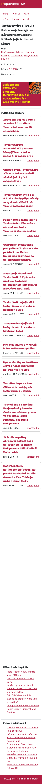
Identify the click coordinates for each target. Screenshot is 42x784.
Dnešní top (16, 13)
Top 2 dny (5, 18)
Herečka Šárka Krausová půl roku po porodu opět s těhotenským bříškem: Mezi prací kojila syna (22, 758)
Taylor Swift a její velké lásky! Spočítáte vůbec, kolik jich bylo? (19, 306)
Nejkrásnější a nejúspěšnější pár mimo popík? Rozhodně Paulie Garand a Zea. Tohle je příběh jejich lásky (19, 473)
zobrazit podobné (33, 135)
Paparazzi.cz (13, 4)
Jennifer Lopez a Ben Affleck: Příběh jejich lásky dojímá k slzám (17, 387)
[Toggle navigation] (37, 4)
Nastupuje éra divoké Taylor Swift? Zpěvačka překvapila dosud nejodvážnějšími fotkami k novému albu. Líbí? (20, 281)
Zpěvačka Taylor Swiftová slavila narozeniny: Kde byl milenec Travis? (20, 366)
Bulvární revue (26, 778)
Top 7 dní (26, 18)
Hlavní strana (15, 778)
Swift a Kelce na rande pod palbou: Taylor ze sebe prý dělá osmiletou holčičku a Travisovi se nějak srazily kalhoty (21, 252)
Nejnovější (5, 13)
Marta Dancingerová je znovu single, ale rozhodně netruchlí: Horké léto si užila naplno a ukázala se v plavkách (22, 688)
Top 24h (26, 13)
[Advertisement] (21, 576)
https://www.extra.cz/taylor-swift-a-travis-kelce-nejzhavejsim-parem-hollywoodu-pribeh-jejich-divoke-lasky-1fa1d (19, 55)
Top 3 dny (15, 18)
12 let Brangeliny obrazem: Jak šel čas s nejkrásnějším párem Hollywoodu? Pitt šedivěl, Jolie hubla (20, 445)
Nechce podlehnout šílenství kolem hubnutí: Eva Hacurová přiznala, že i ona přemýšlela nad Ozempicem (23, 709)
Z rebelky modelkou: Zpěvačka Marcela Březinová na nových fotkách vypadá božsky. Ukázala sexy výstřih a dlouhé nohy (21, 747)
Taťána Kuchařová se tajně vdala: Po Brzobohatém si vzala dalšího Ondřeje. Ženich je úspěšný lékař (22, 699)
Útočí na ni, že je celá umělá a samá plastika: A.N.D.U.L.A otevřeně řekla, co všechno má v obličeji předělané (22, 737)
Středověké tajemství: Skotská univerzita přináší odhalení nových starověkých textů (16, 93)
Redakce (35, 778)
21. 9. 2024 (13, 69)
